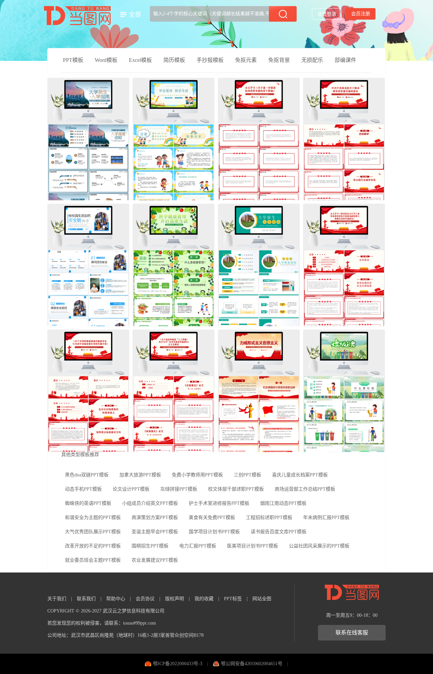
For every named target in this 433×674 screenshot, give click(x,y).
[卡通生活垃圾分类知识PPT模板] (344, 391)
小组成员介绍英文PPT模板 (150, 503)
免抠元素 (246, 60)
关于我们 (56, 598)
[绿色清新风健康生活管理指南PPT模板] (173, 265)
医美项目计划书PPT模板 (252, 545)
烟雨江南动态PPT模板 (283, 503)
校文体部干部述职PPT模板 (236, 489)
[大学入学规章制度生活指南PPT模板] (88, 139)
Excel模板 (140, 60)
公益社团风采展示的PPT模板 (319, 545)
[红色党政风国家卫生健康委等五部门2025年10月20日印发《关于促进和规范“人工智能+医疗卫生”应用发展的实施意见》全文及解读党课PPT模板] (173, 391)
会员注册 (360, 13)
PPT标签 (233, 598)
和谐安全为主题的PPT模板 (93, 517)
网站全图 (261, 598)
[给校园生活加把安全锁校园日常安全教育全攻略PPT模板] (88, 265)
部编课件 (345, 60)
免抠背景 (279, 60)
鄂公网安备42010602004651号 (251, 663)
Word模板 (106, 60)
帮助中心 (115, 598)
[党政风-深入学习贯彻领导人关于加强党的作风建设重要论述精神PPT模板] (259, 391)
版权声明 (174, 598)
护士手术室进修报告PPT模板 (219, 503)
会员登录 (326, 14)
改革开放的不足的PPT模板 (93, 545)
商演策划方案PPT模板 (155, 517)
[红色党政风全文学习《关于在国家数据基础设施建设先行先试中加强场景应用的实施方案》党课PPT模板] (88, 391)
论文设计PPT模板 (131, 489)
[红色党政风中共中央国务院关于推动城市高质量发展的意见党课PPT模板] (344, 139)
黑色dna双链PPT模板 (87, 474)
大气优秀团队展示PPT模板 (93, 531)
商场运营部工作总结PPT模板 (305, 489)
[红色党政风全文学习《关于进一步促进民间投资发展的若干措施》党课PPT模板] (259, 139)
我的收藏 (204, 598)
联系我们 (86, 598)
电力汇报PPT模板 (197, 545)
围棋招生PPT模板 (150, 545)
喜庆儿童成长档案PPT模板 (300, 474)
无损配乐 (312, 60)
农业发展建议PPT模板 (155, 560)
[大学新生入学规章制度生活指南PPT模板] (259, 265)
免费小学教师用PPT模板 (197, 474)
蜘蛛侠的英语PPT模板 (88, 503)
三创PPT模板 (247, 474)
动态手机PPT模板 (83, 489)
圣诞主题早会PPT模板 (155, 531)
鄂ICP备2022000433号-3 (177, 663)
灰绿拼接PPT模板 (178, 489)
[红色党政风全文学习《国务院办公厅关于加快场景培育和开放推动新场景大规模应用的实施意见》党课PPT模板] (344, 265)
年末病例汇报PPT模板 (326, 517)
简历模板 (174, 60)
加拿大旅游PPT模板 (140, 474)
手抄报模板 (210, 60)
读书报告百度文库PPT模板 (278, 531)
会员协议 (145, 598)
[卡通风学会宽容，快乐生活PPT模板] (173, 139)
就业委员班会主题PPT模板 (93, 560)
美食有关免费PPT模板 (212, 517)
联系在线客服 (352, 632)
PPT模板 (73, 60)
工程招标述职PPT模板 (269, 517)
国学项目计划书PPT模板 (214, 531)
